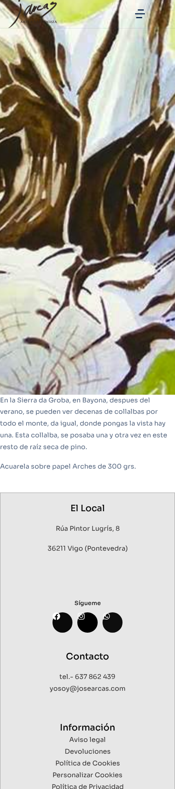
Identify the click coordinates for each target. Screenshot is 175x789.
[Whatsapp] (112, 622)
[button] (140, 13)
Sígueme (87, 603)
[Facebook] (62, 622)
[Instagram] (87, 622)
